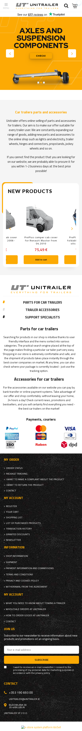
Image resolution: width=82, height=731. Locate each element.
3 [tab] (44, 82)
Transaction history (19, 529)
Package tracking (16, 474)
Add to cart (41, 259)
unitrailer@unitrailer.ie (24, 699)
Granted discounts (18, 534)
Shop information (17, 556)
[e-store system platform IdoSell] (41, 727)
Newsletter (13, 540)
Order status (14, 468)
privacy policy (42, 673)
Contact (11, 490)
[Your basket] (75, 6)
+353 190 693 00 (21, 692)
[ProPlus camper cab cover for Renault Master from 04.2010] (41, 219)
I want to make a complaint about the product (35, 479)
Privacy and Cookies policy (22, 581)
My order (11, 460)
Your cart (12, 512)
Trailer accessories (42, 310)
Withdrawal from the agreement (26, 587)
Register (11, 506)
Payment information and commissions (30, 568)
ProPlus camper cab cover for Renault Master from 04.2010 (41, 240)
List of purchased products (23, 523)
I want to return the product (25, 485)
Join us (9, 629)
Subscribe (42, 660)
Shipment (11, 562)
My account (13, 498)
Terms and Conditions (19, 574)
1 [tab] (38, 82)
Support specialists (42, 317)
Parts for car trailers (42, 302)
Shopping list (14, 517)
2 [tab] (41, 82)
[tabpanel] (41, 53)
